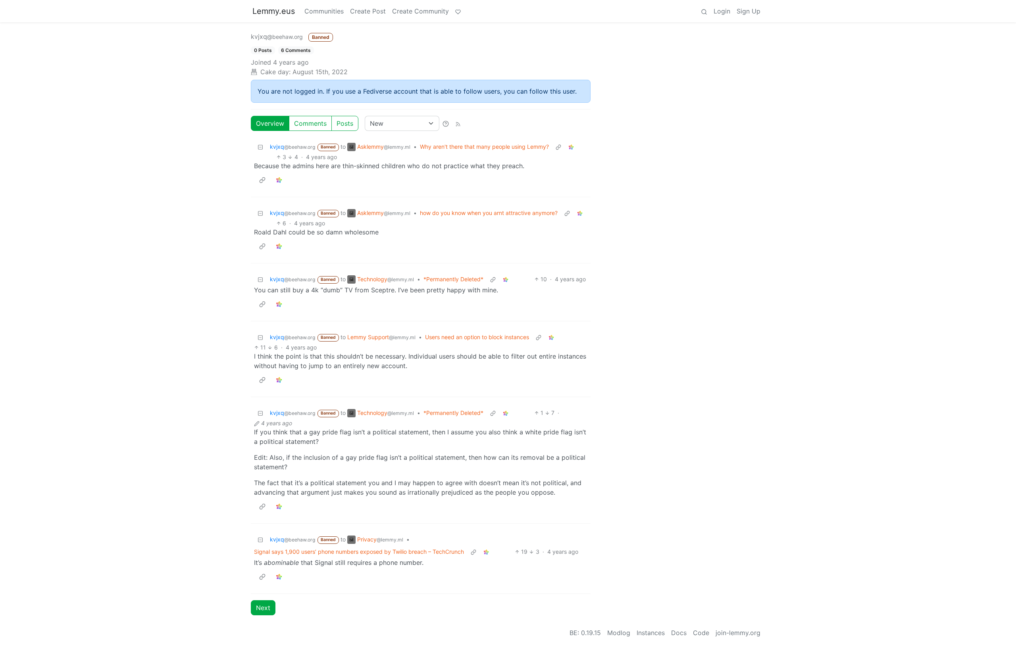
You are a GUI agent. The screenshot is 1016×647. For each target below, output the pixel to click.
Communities (324, 11)
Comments (310, 123)
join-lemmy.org (738, 633)
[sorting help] (446, 123)
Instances (651, 633)
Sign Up (748, 11)
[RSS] (458, 123)
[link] (571, 146)
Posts (345, 123)
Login (722, 11)
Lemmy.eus (273, 11)
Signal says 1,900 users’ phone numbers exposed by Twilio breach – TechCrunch (359, 551)
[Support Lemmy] (458, 11)
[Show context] (558, 146)
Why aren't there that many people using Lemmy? (484, 146)
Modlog (618, 633)
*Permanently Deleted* (453, 279)
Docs (679, 633)
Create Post (368, 11)
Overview (270, 123)
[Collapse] (260, 146)
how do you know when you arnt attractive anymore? (489, 212)
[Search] (704, 11)
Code (701, 633)
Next (263, 608)
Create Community (420, 11)
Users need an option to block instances (477, 337)
